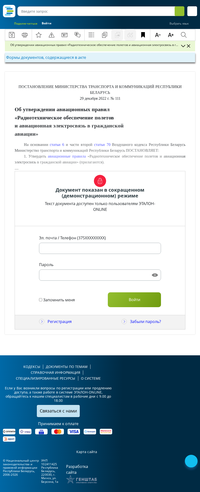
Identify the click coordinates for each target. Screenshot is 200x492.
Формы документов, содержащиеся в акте (46, 57)
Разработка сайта (77, 469)
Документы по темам (67, 366)
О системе (91, 378)
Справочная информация (55, 372)
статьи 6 (57, 145)
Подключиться (25, 23)
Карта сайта (86, 452)
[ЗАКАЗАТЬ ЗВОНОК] (191, 461)
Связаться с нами (58, 411)
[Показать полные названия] (183, 46)
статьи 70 (102, 145)
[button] (192, 11)
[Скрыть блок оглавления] (188, 46)
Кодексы (31, 366)
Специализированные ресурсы (45, 378)
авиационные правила (67, 156)
